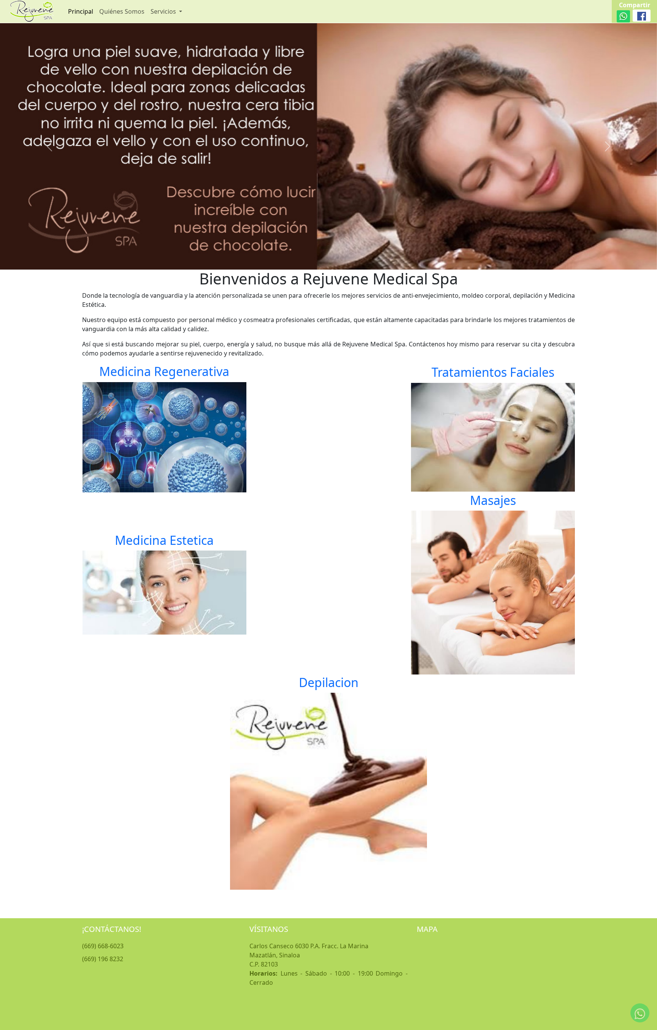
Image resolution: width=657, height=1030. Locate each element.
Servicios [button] (164, 11)
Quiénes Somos (121, 11)
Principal (80, 11)
